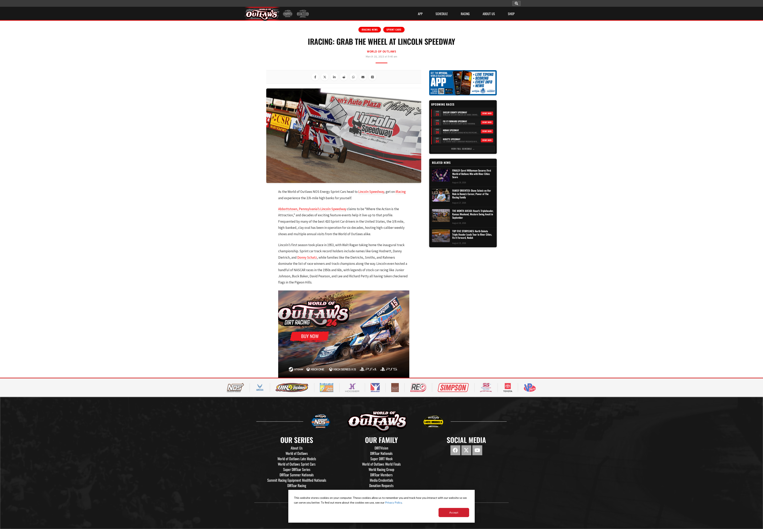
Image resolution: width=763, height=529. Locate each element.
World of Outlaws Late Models (296, 458)
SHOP (511, 13)
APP (420, 13)
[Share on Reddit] (344, 77)
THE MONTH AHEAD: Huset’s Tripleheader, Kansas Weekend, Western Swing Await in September (473, 214)
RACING (465, 13)
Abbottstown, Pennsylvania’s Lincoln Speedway (312, 209)
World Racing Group (381, 469)
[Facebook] (455, 450)
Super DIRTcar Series (296, 469)
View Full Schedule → (463, 148)
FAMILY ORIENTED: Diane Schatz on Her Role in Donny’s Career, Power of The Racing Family (471, 194)
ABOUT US (489, 13)
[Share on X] (324, 77)
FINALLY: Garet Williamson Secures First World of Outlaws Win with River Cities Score (471, 174)
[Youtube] (477, 450)
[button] (516, 3)
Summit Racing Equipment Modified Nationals (296, 480)
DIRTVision (381, 447)
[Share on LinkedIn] (334, 77)
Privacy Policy (393, 502)
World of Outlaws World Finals (381, 464)
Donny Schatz (307, 257)
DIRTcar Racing (296, 485)
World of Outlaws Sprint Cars (297, 464)
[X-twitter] (466, 450)
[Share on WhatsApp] (353, 77)
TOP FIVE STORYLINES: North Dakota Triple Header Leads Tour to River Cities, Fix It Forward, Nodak (472, 234)
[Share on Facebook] (315, 77)
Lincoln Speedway (371, 191)
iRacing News (370, 29)
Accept (453, 512)
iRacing (400, 191)
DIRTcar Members (381, 474)
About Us (297, 447)
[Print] (372, 77)
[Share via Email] (363, 77)
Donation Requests (381, 485)
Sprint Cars (393, 29)
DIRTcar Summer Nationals (297, 474)
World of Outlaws (381, 51)
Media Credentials (381, 480)
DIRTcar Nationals (381, 453)
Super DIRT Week (381, 458)
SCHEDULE (442, 13)
